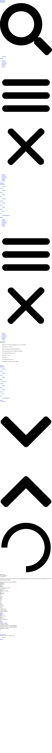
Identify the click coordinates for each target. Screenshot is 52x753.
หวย (0, 213)
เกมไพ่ (1, 209)
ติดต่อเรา (3, 65)
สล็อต (1, 196)
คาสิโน (1, 192)
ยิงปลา (1, 387)
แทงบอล (1, 200)
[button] (26, 120)
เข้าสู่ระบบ (4, 64)
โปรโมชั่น (2, 58)
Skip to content (2, 0)
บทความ (3, 180)
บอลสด (1, 217)
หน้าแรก (3, 60)
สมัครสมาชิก (4, 63)
